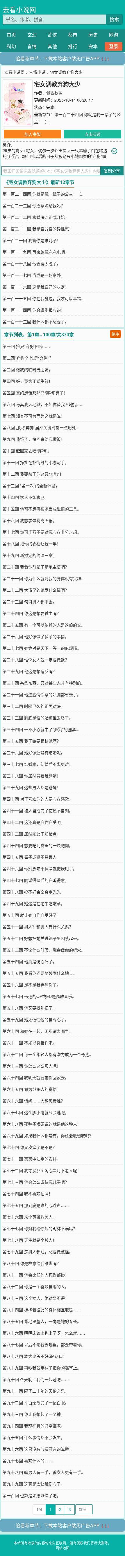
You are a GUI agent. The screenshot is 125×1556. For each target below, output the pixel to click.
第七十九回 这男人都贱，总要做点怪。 (38, 1251)
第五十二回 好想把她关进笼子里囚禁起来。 (42, 938)
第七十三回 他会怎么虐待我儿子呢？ (36, 1182)
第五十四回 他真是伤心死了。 (30, 961)
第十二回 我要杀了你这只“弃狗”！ (33, 474)
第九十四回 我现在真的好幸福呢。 (34, 1426)
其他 (52, 46)
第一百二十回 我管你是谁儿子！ (32, 240)
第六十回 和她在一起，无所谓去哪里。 (38, 1031)
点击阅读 (92, 134)
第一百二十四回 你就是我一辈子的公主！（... (44, 194)
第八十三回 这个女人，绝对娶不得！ (36, 1298)
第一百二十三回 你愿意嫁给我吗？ (34, 205)
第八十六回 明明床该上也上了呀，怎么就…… (44, 1333)
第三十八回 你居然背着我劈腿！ (32, 776)
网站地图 (62, 1547)
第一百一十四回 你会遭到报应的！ (34, 310)
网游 (113, 34)
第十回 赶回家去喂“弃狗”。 (27, 451)
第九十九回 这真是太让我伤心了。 (34, 1484)
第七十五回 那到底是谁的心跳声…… (36, 1205)
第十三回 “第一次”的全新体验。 (31, 485)
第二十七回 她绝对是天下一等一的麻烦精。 (42, 648)
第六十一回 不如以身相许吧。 (30, 1043)
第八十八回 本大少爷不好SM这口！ (35, 1356)
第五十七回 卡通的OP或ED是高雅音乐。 (39, 996)
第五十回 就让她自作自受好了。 (32, 915)
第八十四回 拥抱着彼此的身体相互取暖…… (42, 1310)
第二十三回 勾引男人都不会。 (30, 601)
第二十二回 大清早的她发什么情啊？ (36, 590)
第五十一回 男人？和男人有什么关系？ (38, 926)
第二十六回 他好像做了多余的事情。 (36, 636)
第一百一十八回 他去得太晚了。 (32, 263)
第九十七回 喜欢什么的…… (28, 1460)
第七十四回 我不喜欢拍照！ (28, 1193)
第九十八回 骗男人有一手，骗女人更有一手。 (44, 1472)
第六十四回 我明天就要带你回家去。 (36, 1077)
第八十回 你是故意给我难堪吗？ (32, 1263)
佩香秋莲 (54, 92)
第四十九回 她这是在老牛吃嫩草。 (34, 903)
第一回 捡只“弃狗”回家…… (27, 346)
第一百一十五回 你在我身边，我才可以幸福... (44, 298)
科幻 (11, 46)
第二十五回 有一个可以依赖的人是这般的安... (44, 625)
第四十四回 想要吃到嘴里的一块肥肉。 (38, 845)
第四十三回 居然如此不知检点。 (32, 834)
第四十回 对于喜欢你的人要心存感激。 (38, 799)
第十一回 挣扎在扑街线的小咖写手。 (36, 462)
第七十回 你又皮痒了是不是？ (30, 1147)
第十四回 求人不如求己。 (26, 497)
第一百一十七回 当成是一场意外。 (34, 275)
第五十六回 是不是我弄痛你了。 (32, 985)
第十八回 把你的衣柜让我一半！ (32, 543)
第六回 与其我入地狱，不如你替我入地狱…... (44, 404)
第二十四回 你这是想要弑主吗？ (32, 613)
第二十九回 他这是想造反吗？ (30, 671)
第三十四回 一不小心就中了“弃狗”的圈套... (41, 729)
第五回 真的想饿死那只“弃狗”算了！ (35, 393)
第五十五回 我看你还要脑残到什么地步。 (40, 973)
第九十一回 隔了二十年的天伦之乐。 (36, 1391)
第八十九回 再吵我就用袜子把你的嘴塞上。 (42, 1368)
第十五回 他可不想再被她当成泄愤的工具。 (42, 509)
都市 (72, 34)
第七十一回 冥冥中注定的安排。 (32, 1159)
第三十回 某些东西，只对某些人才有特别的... (44, 683)
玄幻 (32, 34)
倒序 (115, 334)
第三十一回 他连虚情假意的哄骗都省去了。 (42, 694)
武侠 (52, 34)
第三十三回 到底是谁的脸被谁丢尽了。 (38, 718)
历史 (93, 34)
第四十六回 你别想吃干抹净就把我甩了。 (40, 868)
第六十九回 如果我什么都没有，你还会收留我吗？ (48, 1135)
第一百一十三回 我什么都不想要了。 (36, 321)
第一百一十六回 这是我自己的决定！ (36, 287)
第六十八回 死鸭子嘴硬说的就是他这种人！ (42, 1124)
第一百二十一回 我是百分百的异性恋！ (38, 229)
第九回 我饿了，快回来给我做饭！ (34, 439)
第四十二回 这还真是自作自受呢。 (34, 822)
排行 (72, 46)
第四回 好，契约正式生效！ (28, 381)
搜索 (114, 19)
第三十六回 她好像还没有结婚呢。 (34, 752)
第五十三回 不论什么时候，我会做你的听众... (44, 950)
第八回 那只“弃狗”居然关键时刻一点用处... (41, 427)
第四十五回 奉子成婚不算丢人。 (32, 857)
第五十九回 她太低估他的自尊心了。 (36, 1019)
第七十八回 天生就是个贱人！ (30, 1240)
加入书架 (32, 134)
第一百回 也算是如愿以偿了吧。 (32, 1495)
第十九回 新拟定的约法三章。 (30, 555)
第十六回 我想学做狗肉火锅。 (30, 520)
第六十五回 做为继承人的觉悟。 (32, 1089)
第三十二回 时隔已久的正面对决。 (34, 706)
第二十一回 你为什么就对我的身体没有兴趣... (44, 578)
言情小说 (37, 72)
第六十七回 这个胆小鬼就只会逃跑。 (36, 1112)
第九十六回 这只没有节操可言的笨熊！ (38, 1449)
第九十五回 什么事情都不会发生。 (34, 1437)
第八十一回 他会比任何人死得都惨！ (36, 1275)
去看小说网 (19, 9)
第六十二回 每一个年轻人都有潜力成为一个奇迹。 (48, 1054)
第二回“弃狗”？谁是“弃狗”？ (28, 358)
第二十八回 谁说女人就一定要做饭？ (36, 660)
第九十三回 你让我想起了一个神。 (34, 1414)
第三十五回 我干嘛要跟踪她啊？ (32, 741)
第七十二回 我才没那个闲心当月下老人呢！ (42, 1170)
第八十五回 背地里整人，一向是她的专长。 (42, 1321)
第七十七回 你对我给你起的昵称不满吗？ (40, 1228)
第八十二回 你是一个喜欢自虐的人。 (36, 1286)
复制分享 (112, 171)
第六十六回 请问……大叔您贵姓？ (34, 1101)
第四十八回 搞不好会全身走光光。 (34, 892)
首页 (11, 34)
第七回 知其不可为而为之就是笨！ (34, 416)
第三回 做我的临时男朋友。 (28, 369)
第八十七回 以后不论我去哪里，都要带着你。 (44, 1344)
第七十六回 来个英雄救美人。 (30, 1217)
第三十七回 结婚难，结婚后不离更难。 (38, 764)
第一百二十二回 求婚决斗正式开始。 (36, 217)
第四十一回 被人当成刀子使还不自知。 (38, 810)
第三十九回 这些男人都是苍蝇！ (32, 787)
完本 (93, 46)
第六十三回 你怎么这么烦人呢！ (32, 1066)
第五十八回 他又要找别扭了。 (30, 1008)
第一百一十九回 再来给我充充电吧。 (36, 252)
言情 (32, 46)
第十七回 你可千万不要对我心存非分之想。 (42, 532)
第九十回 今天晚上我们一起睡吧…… (36, 1379)
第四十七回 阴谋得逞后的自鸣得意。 (36, 880)
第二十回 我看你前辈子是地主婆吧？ (36, 567)
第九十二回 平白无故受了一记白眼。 (36, 1402)
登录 (113, 46)
